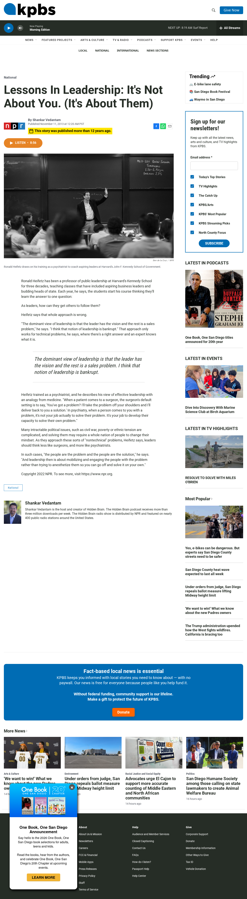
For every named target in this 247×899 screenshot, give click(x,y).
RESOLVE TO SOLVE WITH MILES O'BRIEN (210, 480)
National (102, 50)
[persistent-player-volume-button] (20, 28)
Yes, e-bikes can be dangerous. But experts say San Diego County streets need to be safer (212, 552)
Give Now (231, 10)
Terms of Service (88, 889)
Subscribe (214, 243)
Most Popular (197, 498)
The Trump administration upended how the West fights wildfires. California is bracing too (212, 630)
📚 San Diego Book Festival (209, 92)
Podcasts (144, 39)
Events (196, 39)
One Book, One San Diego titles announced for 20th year (209, 339)
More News (14, 731)
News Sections (157, 50)
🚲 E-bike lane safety (205, 84)
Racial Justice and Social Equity (142, 773)
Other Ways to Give (197, 855)
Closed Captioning (143, 841)
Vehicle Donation (196, 868)
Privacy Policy (87, 875)
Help (214, 39)
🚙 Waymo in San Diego (207, 99)
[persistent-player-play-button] (8, 28)
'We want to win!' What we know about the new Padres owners (209, 610)
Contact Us (138, 848)
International (128, 50)
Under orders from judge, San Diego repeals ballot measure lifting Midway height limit (213, 591)
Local (83, 50)
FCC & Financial (88, 855)
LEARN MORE (43, 877)
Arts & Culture (92, 39)
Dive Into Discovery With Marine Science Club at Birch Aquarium (210, 409)
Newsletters (86, 841)
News (29, 39)
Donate (123, 712)
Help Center (139, 875)
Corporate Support (197, 834)
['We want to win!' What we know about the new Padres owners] (32, 753)
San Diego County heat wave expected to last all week (207, 572)
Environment (71, 773)
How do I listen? (141, 861)
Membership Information (201, 848)
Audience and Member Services (150, 834)
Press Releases (88, 868)
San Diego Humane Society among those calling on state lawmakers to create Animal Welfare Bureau (213, 786)
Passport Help (140, 868)
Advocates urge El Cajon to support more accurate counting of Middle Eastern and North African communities (150, 788)
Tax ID (189, 861)
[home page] (29, 10)
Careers (83, 848)
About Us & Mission (90, 834)
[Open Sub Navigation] (36, 39)
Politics (190, 773)
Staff (82, 882)
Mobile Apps (86, 861)
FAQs (135, 855)
